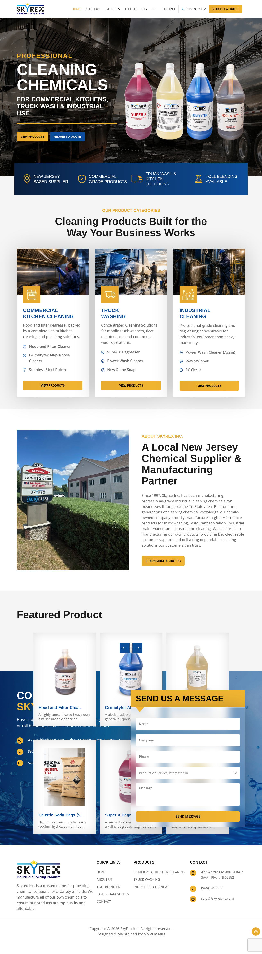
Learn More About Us (163, 561)
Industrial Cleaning (151, 887)
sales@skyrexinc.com (217, 898)
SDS (154, 9)
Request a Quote (225, 9)
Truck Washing (147, 879)
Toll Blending (136, 9)
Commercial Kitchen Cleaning (159, 872)
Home (76, 9)
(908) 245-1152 (196, 9)
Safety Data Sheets (113, 894)
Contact (168, 9)
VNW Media (155, 933)
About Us (93, 9)
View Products (32, 136)
